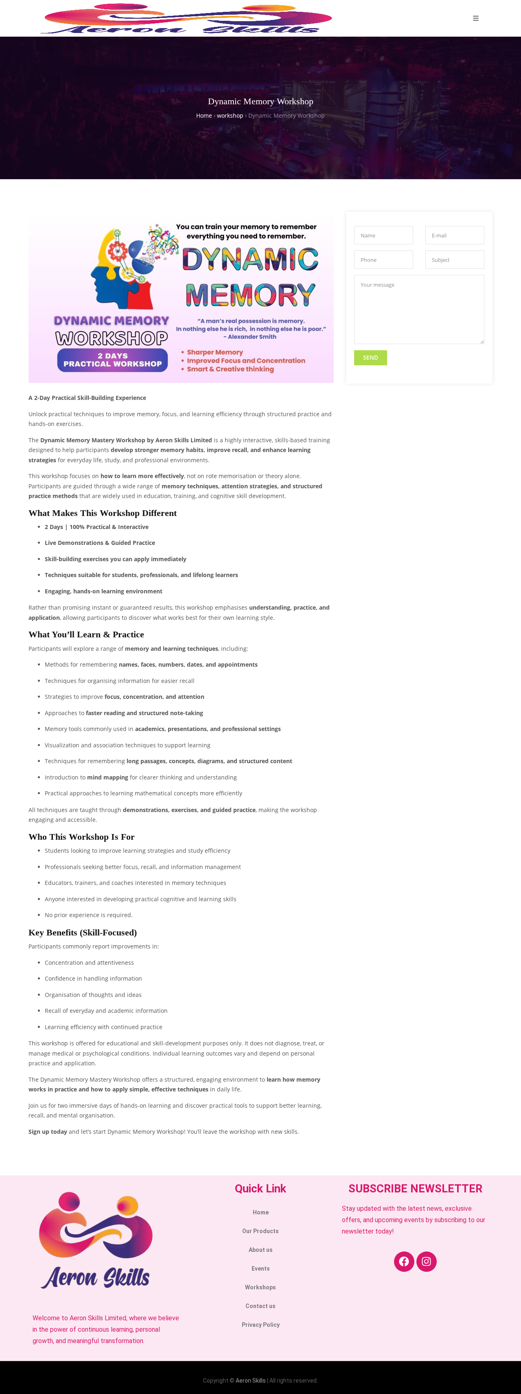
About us (261, 1250)
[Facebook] (404, 1261)
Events (261, 1268)
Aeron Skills (251, 1380)
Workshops (260, 1287)
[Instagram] (426, 1261)
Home (261, 1212)
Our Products (260, 1231)
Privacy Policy (261, 1325)
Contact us (260, 1306)
